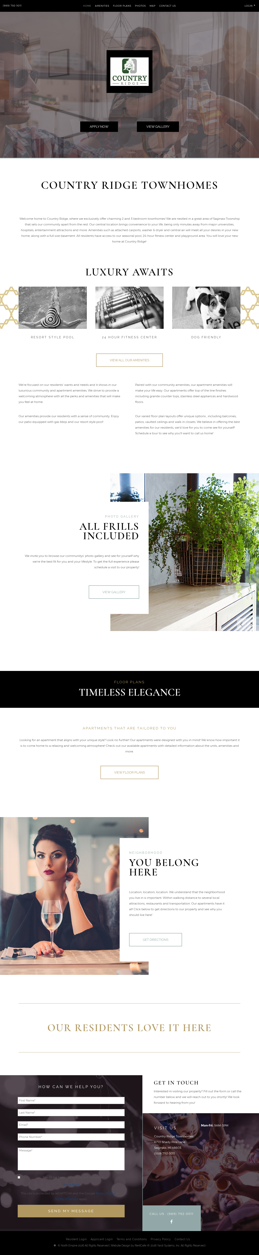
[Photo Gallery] (114, 592)
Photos (140, 5)
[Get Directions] (155, 939)
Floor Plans (122, 5)
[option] (184, 552)
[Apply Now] (99, 126)
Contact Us (167, 5)
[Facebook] (171, 1221)
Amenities (102, 5)
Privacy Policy (105, 1193)
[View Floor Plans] (129, 772)
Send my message (71, 1211)
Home (87, 5)
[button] (237, 6)
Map (152, 5)
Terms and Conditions (132, 1239)
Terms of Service (66, 1199)
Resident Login (76, 1239)
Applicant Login (102, 1239)
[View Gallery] (158, 126)
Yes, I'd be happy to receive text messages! (73, 1177)
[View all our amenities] (129, 360)
